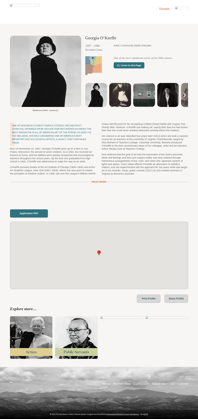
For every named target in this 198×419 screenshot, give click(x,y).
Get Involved (145, 9)
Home (71, 9)
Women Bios (87, 9)
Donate (164, 9)
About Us (124, 9)
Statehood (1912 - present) (45, 110)
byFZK (145, 414)
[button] (99, 252)
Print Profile (149, 298)
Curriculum (107, 9)
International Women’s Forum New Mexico (123, 414)
